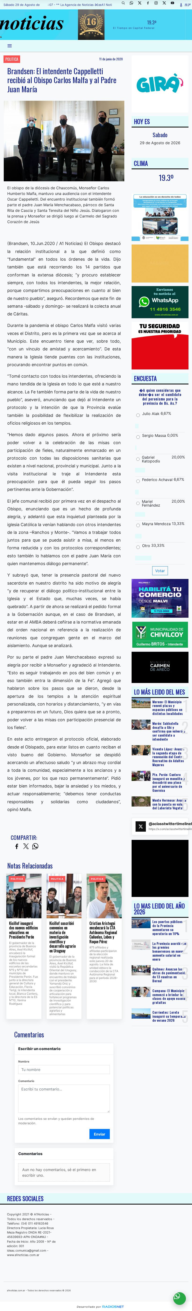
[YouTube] (174, 5)
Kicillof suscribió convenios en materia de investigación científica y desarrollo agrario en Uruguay (62, 937)
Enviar (99, 1134)
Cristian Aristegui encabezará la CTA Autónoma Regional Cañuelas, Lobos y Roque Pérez (103, 932)
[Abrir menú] (9, 46)
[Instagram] (158, 5)
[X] (141, 5)
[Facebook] (150, 5)
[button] (125, 5)
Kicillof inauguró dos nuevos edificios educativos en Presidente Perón (23, 930)
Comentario (26, 1081)
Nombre (23, 1061)
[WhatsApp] (133, 5)
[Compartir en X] (26, 846)
